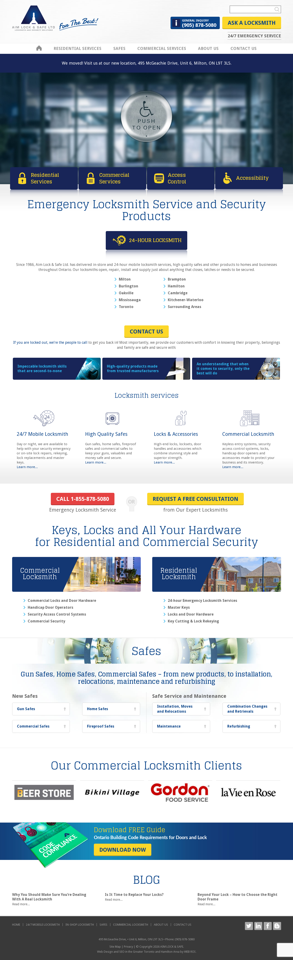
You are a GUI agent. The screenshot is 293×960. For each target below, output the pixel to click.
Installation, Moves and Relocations (175, 709)
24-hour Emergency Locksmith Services (202, 601)
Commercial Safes (33, 726)
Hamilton (176, 286)
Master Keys (179, 607)
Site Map (115, 946)
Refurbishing (238, 726)
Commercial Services (161, 48)
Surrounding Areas (184, 307)
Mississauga (130, 300)
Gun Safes (26, 709)
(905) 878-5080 (199, 23)
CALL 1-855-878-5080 (82, 499)
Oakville (126, 293)
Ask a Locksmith (252, 23)
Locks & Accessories (176, 434)
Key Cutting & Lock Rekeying (193, 621)
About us (208, 48)
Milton (125, 279)
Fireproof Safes (100, 726)
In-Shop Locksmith (79, 924)
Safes (119, 48)
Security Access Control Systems (57, 614)
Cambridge (177, 293)
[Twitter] (249, 926)
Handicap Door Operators (50, 607)
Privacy (128, 946)
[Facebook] (268, 926)
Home (39, 48)
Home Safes (97, 709)
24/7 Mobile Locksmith (42, 434)
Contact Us (244, 48)
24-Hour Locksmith (155, 240)
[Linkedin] (258, 926)
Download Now (122, 850)
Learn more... (27, 467)
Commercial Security (46, 621)
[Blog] (277, 926)
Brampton (177, 279)
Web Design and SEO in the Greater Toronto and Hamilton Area (138, 951)
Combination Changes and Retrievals (247, 709)
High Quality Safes (106, 434)
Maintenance (169, 726)
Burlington (128, 286)
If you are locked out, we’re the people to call (50, 342)
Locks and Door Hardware (191, 614)
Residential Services (77, 48)
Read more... (21, 904)
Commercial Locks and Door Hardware (62, 601)
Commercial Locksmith (248, 434)
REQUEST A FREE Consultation (195, 499)
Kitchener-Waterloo (185, 300)
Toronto (126, 307)
